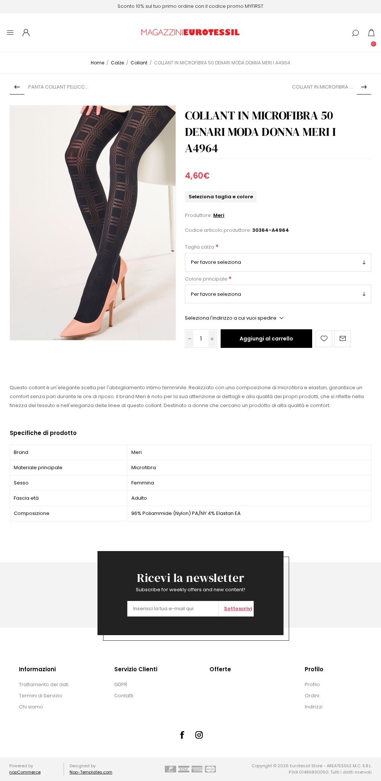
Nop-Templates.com (91, 772)
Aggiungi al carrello (266, 338)
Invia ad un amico (342, 338)
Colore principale (206, 278)
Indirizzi (314, 706)
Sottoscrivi (238, 608)
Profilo (312, 684)
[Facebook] (182, 734)
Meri (218, 215)
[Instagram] (199, 734)
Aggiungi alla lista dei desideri (324, 338)
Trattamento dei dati (43, 684)
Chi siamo (31, 706)
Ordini (312, 695)
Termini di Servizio (41, 695)
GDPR (120, 684)
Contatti (123, 695)
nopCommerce (25, 772)
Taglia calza (200, 247)
